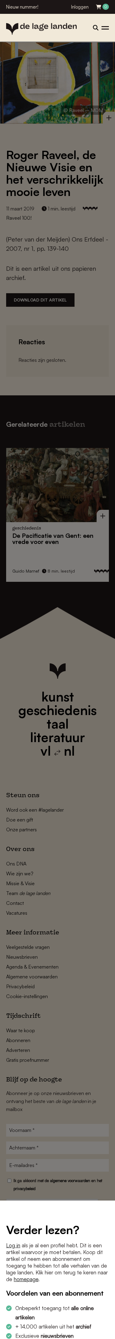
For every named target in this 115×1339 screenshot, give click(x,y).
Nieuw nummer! (22, 7)
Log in (13, 1245)
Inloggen (80, 7)
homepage (26, 1279)
